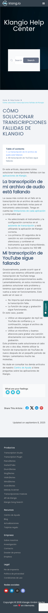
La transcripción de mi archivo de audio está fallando (21, 153)
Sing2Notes (9, 473)
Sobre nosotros (11, 540)
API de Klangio (10, 498)
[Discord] (23, 591)
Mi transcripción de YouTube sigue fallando (22, 159)
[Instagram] (17, 591)
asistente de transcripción (21, 225)
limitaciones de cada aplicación (29, 210)
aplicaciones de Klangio (15, 175)
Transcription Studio (13, 452)
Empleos (8, 556)
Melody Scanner (11, 489)
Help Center (15, 100)
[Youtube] (6, 591)
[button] (44, 3)
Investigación (10, 544)
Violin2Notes (9, 477)
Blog (6, 519)
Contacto (8, 548)
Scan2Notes (9, 485)
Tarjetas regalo (11, 527)
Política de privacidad (14, 573)
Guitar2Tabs (9, 465)
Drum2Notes (10, 469)
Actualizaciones (11, 523)
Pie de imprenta (11, 569)
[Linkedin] (12, 591)
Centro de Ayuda (22, 367)
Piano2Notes (9, 461)
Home (5, 100)
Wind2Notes (9, 481)
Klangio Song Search (13, 502)
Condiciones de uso (13, 577)
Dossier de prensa (12, 552)
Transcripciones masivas (15, 494)
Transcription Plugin (13, 457)
